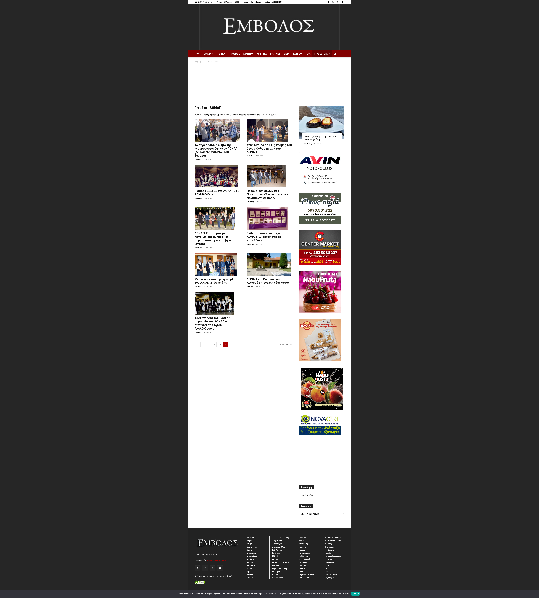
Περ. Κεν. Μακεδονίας (333, 537)
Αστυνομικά (251, 565)
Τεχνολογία (329, 562)
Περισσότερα (321, 53)
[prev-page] (197, 344)
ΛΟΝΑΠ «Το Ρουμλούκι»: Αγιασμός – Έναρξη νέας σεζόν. (268, 280)
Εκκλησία (276, 553)
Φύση (327, 571)
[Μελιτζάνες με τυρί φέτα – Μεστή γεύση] (321, 122)
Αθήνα (249, 540)
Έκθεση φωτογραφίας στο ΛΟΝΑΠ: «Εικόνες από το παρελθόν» (265, 237)
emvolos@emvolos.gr (252, 2)
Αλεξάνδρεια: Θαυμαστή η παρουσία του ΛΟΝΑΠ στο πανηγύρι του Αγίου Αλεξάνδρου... (212, 323)
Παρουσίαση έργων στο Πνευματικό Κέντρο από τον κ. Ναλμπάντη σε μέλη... (268, 194)
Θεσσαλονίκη (277, 577)
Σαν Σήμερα (329, 550)
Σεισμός (328, 553)
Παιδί (301, 571)
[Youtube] (342, 2)
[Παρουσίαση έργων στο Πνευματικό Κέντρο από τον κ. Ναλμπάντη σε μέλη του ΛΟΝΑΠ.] (269, 176)
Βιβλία (249, 571)
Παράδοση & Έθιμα (306, 574)
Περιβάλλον (304, 577)
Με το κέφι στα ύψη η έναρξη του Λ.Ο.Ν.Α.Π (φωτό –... (215, 280)
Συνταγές (275, 53)
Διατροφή (298, 53)
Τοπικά (221, 53)
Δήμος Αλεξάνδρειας (280, 537)
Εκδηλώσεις (277, 550)
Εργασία (275, 565)
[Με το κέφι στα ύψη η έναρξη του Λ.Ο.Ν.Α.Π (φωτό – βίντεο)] (217, 264)
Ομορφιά (302, 565)
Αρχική (198, 61)
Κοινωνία (262, 53)
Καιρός (301, 540)
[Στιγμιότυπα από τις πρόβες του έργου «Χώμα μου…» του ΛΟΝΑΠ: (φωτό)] (269, 130)
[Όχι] (535, 593)
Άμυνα (249, 550)
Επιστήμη (276, 559)
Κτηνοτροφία (304, 553)
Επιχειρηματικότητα (280, 562)
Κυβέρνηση (303, 556)
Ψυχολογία (329, 577)
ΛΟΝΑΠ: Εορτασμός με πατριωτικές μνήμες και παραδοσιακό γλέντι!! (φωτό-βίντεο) (215, 238)
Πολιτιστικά (329, 547)
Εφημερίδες (276, 571)
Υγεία (286, 53)
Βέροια (249, 568)
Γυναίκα (250, 577)
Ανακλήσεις (251, 553)
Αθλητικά (248, 53)
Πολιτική (328, 543)
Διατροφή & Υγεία (279, 547)
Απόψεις (250, 562)
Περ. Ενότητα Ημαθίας (333, 540)
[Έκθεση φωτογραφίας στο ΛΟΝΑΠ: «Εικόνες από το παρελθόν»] (269, 218)
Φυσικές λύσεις (331, 574)
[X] (338, 2)
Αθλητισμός (251, 543)
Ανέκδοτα (250, 559)
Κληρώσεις (303, 543)
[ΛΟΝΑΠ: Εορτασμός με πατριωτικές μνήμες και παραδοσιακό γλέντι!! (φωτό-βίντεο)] (217, 218)
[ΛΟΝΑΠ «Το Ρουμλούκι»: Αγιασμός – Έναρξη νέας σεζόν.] (269, 264)
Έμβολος (198, 159)
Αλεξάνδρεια (252, 547)
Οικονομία (303, 562)
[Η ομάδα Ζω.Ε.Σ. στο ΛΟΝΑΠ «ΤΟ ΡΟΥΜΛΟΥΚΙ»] (217, 176)
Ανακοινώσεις (252, 556)
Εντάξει (355, 594)
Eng (309, 53)
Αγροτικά (250, 537)
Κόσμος (235, 53)
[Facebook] (328, 2)
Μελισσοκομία (305, 559)
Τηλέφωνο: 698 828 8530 (272, 2)
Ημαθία (275, 574)
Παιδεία (302, 568)
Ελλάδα (207, 53)
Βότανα (250, 574)
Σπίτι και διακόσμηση (333, 556)
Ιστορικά (302, 537)
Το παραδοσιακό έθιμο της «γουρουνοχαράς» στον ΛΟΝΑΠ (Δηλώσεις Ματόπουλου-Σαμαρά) (216, 150)
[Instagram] (333, 2)
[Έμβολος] (269, 27)
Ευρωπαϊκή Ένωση (279, 568)
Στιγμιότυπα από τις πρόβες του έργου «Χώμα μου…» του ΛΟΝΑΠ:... (269, 148)
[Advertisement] (269, 84)
